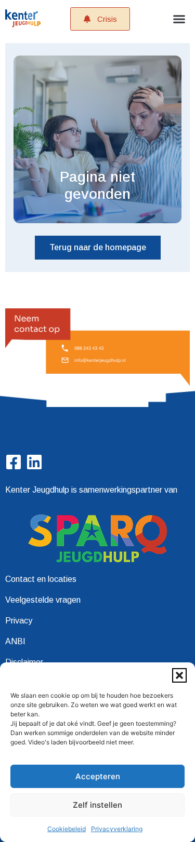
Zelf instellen (97, 805)
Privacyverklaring (116, 829)
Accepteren (97, 776)
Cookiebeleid (66, 829)
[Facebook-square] (13, 462)
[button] (179, 675)
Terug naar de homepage (97, 247)
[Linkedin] (34, 462)
